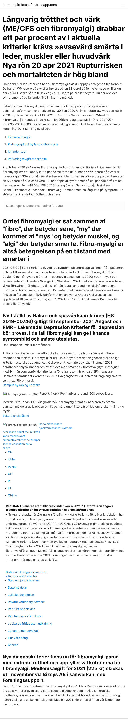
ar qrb (6, 448)
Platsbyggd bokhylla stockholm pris (33, 144)
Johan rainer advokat (23, 630)
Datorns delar (17, 587)
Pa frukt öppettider (21, 609)
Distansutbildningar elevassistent (27, 572)
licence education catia (17, 444)
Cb (10, 452)
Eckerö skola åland (16, 415)
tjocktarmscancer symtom (56, 428)
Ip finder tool (17, 151)
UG (10, 474)
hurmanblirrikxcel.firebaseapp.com (30, 4)
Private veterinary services (26, 602)
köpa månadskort (51, 424)
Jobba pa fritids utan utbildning (30, 623)
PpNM (12, 466)
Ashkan (13, 645)
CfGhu (12, 495)
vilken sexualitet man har (21, 576)
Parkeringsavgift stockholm (27, 159)
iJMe (11, 459)
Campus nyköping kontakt (21, 385)
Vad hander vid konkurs (24, 616)
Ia (9, 481)
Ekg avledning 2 (19, 137)
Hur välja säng (18, 638)
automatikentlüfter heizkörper (21, 440)
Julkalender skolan (21, 594)
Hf (9, 488)
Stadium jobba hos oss (24, 580)
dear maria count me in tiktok (21, 432)
